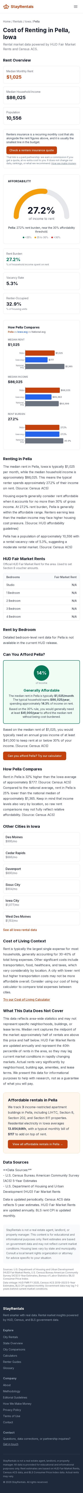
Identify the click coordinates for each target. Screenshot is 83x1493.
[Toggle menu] (75, 6)
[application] (41, 360)
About (7, 1385)
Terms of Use (11, 1416)
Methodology (11, 1391)
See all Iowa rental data (20, 930)
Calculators (10, 1355)
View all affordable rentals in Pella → (38, 1144)
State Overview (13, 1343)
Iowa (28, 21)
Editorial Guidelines (15, 1397)
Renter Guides (12, 1361)
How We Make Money (17, 1403)
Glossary (8, 1368)
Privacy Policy (12, 1409)
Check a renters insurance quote (31, 150)
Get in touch (10, 1444)
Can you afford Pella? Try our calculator (35, 755)
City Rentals (10, 1337)
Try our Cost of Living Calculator (26, 999)
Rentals (17, 21)
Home (7, 21)
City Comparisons (14, 1349)
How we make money (63, 163)
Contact (8, 1422)
